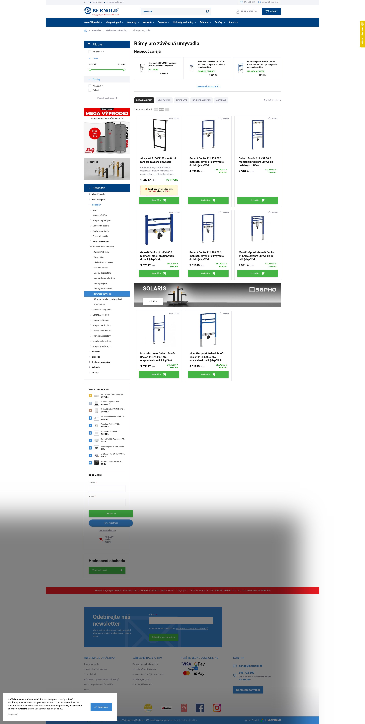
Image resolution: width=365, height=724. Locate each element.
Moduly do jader (101, 283)
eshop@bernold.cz (250, 666)
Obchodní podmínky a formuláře (98, 684)
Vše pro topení (98, 199)
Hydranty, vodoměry (101, 362)
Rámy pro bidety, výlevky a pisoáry (109, 299)
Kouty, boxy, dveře (101, 231)
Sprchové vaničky (100, 236)
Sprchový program (101, 315)
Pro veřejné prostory (102, 336)
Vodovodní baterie (101, 226)
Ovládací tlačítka (101, 268)
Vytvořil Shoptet (252, 720)
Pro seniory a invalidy (102, 331)
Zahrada (96, 367)
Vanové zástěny (100, 215)
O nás (86, 689)
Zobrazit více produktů (207, 87)
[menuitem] (93, 22)
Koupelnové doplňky (102, 325)
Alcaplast (98, 86)
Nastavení (12, 714)
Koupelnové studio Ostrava (144, 669)
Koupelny (96, 205)
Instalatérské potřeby (102, 341)
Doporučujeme (144, 100)
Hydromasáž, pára (101, 320)
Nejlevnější (164, 100)
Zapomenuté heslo (107, 531)
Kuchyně (96, 351)
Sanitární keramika (101, 241)
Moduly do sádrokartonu (104, 278)
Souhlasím (103, 706)
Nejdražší (181, 100)
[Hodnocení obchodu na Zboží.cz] (166, 708)
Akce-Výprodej (98, 194)
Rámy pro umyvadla (102, 294)
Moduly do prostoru (102, 273)
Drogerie (96, 357)
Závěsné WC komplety (103, 262)
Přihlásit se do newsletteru (163, 637)
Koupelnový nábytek (102, 220)
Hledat (207, 11)
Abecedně (221, 100)
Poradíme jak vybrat (141, 679)
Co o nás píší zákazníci (142, 684)
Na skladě (98, 52)
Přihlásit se (111, 514)
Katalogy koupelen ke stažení (145, 664)
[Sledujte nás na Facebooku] (200, 708)
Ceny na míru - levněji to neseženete (148, 674)
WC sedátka (99, 257)
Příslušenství (99, 304)
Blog (86, 2)
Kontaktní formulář (248, 690)
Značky (95, 372)
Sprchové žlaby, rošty (102, 310)
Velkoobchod (90, 674)
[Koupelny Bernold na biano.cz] (184, 708)
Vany (95, 210)
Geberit (97, 90)
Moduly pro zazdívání (103, 288)
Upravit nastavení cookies (185, 720)
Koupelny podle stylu (102, 346)
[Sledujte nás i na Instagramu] (217, 708)
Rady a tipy (97, 2)
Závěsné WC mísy (101, 252)
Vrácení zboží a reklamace (95, 669)
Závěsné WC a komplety (103, 247)
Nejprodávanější (201, 100)
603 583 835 (264, 590)
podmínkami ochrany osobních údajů (192, 628)
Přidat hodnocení (99, 570)
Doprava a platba (114, 2)
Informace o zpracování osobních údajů (101, 679)
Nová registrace (111, 523)
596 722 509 (221, 590)
